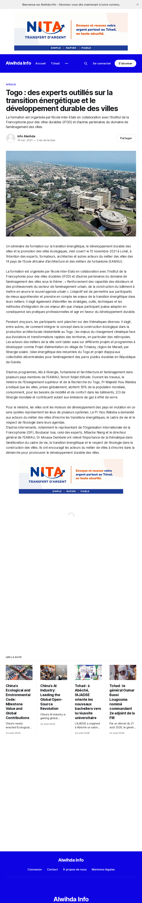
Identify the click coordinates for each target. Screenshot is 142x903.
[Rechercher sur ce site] (86, 63)
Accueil (41, 63)
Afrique (11, 84)
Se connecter (102, 63)
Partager (126, 138)
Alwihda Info (18, 63)
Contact (52, 869)
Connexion (35, 869)
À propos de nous (75, 869)
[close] (138, 4)
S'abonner (125, 63)
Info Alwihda (26, 136)
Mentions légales (103, 869)
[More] (67, 63)
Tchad (55, 63)
